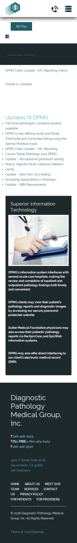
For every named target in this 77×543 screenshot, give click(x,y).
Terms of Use (20, 532)
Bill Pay (21, 26)
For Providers (48, 499)
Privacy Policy (31, 494)
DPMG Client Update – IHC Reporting (31, 149)
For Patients (21, 499)
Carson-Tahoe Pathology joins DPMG (31, 154)
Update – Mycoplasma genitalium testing (34, 159)
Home (15, 484)
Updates (26, 84)
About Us (32, 484)
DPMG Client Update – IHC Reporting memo (36, 70)
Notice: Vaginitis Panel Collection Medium (34, 164)
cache (9, 169)
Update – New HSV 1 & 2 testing (27, 174)
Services (31, 489)
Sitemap (38, 532)
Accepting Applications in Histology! (30, 179)
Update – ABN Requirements (25, 184)
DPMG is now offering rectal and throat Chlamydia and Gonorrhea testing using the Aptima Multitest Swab (35, 138)
